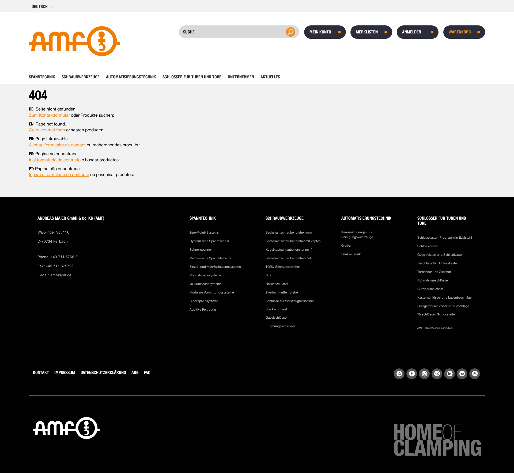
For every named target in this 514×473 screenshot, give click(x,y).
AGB (135, 372)
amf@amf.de (60, 275)
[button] (43, 6)
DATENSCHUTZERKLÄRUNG (103, 372)
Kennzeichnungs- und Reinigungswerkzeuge (357, 234)
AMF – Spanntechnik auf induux (435, 327)
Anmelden (411, 32)
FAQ (147, 372)
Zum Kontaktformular (49, 115)
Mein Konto (320, 32)
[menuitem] (43, 77)
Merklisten (367, 32)
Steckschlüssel (276, 309)
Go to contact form (47, 129)
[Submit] (290, 31)
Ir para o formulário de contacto (59, 174)
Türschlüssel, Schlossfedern (437, 314)
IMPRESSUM (64, 372)
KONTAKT (41, 372)
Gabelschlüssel (276, 317)
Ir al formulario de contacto (55, 159)
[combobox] (218, 31)
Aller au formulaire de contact (57, 144)
